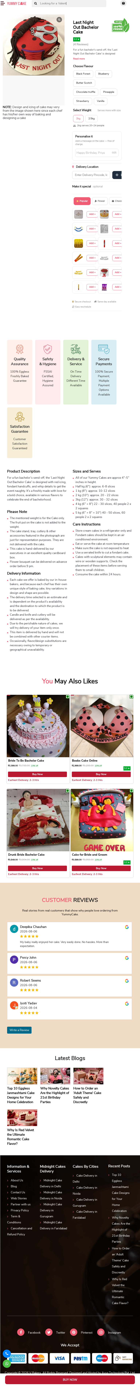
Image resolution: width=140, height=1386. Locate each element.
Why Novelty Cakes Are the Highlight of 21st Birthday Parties (121, 1229)
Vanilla (100, 101)
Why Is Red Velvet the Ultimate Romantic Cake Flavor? (120, 1291)
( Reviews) (80, 44)
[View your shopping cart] (123, 3)
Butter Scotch (84, 83)
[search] (35, 3)
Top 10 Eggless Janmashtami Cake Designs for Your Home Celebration (121, 1192)
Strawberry (82, 101)
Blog (14, 1186)
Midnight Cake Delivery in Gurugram (51, 1210)
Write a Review (19, 1030)
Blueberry (103, 74)
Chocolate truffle (85, 92)
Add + (92, 214)
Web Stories (19, 1198)
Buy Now (37, 774)
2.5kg (91, 118)
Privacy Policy (20, 1210)
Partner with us (21, 1204)
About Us (17, 1180)
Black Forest (83, 74)
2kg (78, 118)
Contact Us (18, 1192)
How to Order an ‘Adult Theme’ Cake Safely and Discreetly (121, 1260)
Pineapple (108, 92)
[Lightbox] (59, 19)
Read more (79, 59)
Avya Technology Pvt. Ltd (118, 1372)
